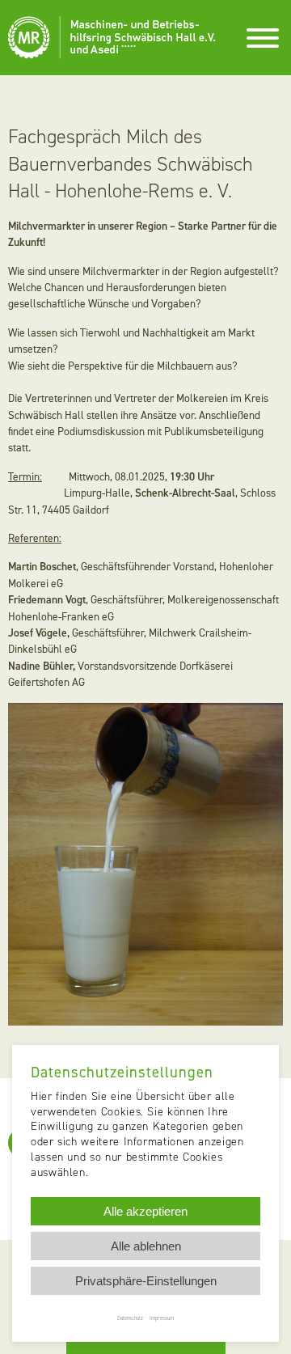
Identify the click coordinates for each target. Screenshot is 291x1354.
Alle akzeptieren (145, 1211)
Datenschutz (130, 1318)
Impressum (162, 1318)
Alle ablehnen (146, 1246)
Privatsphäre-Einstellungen (146, 1281)
